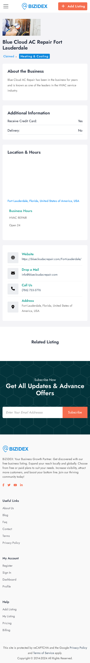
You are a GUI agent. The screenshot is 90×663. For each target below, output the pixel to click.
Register (8, 566)
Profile (7, 586)
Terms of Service (43, 653)
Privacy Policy (11, 543)
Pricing (7, 623)
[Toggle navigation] (6, 6)
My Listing (9, 616)
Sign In (7, 572)
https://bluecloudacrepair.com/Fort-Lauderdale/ (51, 259)
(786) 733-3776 (31, 290)
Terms (6, 536)
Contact (7, 529)
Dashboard (9, 579)
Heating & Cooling (34, 56)
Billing (6, 630)
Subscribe (75, 412)
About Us (8, 508)
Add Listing (76, 6)
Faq (5, 522)
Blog (5, 515)
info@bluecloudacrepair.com (40, 274)
